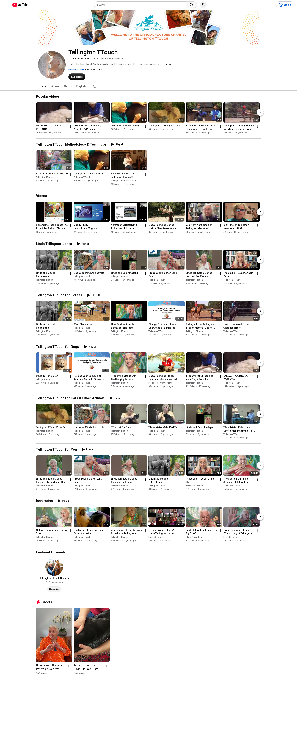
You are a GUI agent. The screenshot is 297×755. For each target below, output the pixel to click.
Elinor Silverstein (156, 537)
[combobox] (141, 5)
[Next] (260, 112)
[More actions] (70, 126)
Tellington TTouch (44, 177)
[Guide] (6, 5)
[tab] (42, 86)
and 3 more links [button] (93, 69)
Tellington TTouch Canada (123, 180)
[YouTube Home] (20, 5)
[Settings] (271, 5)
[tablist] (148, 86)
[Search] (191, 4)
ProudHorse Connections (160, 383)
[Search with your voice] (203, 4)
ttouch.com (77, 69)
